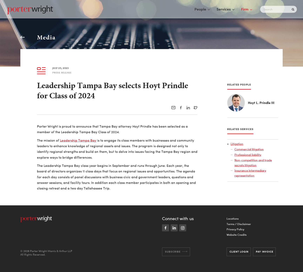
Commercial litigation (249, 149)
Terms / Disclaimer (239, 224)
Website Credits (237, 234)
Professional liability (247, 155)
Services (224, 9)
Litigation (237, 144)
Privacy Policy (235, 229)
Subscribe (173, 251)
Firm (244, 9)
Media (46, 37)
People (200, 9)
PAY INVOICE (264, 251)
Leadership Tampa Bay (78, 140)
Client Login (239, 251)
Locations (233, 218)
